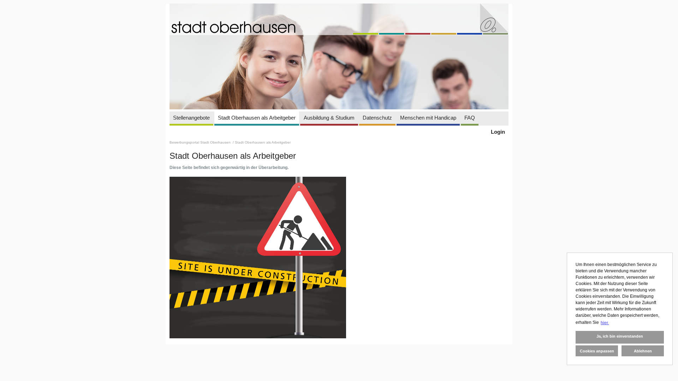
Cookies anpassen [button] (597, 351)
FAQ (469, 118)
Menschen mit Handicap (428, 118)
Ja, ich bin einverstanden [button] (619, 336)
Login (498, 132)
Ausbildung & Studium (329, 118)
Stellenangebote (191, 118)
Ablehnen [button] (643, 351)
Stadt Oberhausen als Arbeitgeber (257, 118)
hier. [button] (605, 322)
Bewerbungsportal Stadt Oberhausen (201, 142)
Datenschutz (377, 118)
